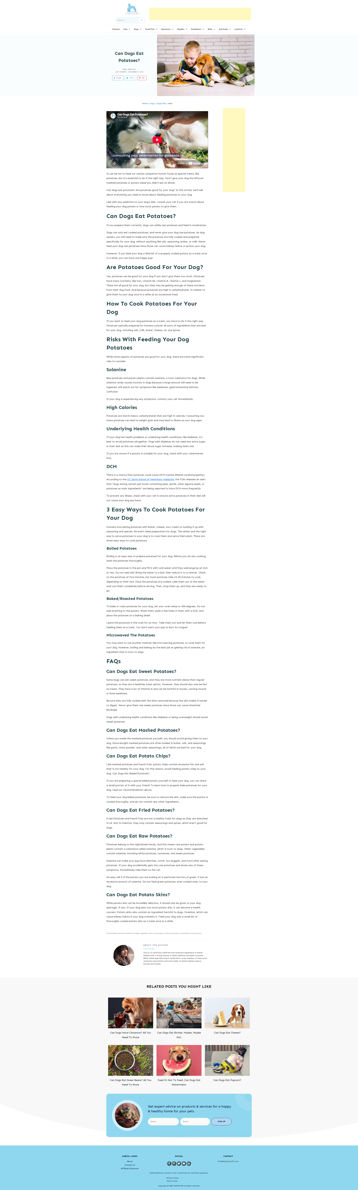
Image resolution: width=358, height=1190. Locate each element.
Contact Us (130, 1165)
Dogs (125, 69)
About (130, 1161)
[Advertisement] (200, 14)
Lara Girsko (149, 949)
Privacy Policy (173, 1178)
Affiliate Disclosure (130, 1168)
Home (145, 103)
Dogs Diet (132, 69)
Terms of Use (172, 1181)
